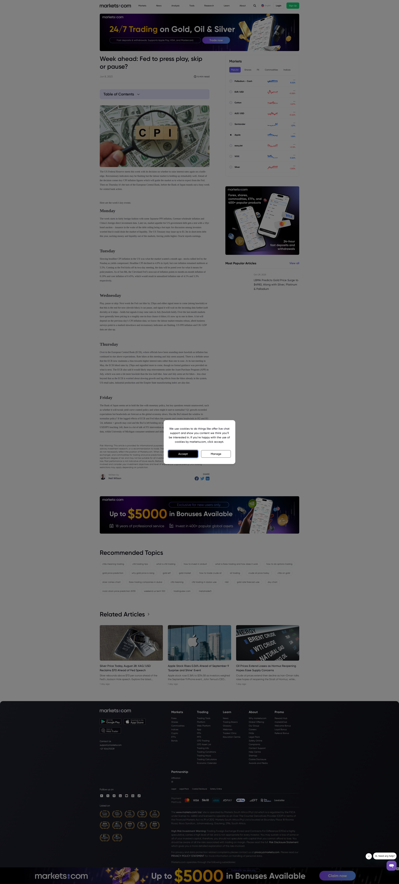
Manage (216, 453)
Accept (183, 453)
